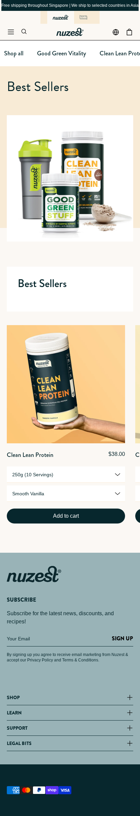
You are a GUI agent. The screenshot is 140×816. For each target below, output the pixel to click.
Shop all (13, 53)
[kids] (83, 17)
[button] (11, 32)
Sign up (122, 638)
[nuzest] (60, 17)
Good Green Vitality (61, 53)
